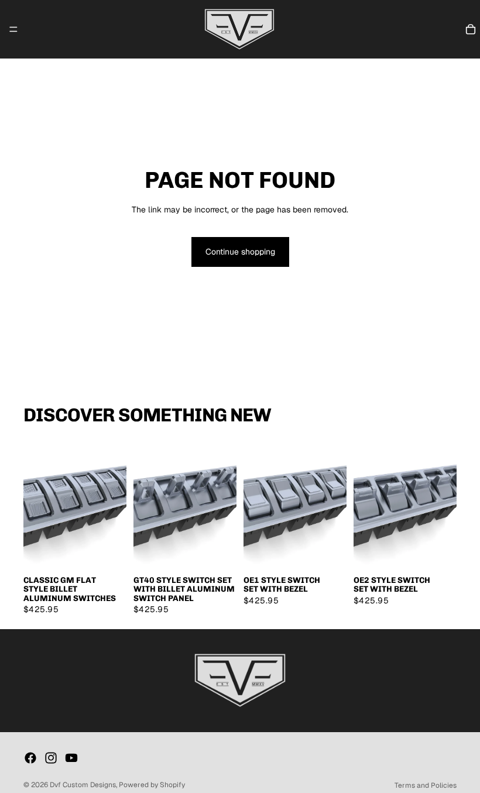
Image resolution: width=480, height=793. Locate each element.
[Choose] (108, 550)
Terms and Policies (426, 785)
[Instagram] (51, 758)
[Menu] (13, 29)
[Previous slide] (36, 504)
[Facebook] (30, 758)
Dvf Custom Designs (83, 784)
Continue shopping (240, 251)
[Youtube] (71, 758)
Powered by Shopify (152, 784)
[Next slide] (113, 504)
